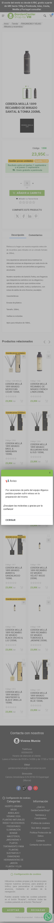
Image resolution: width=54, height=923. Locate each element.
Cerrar (11, 520)
